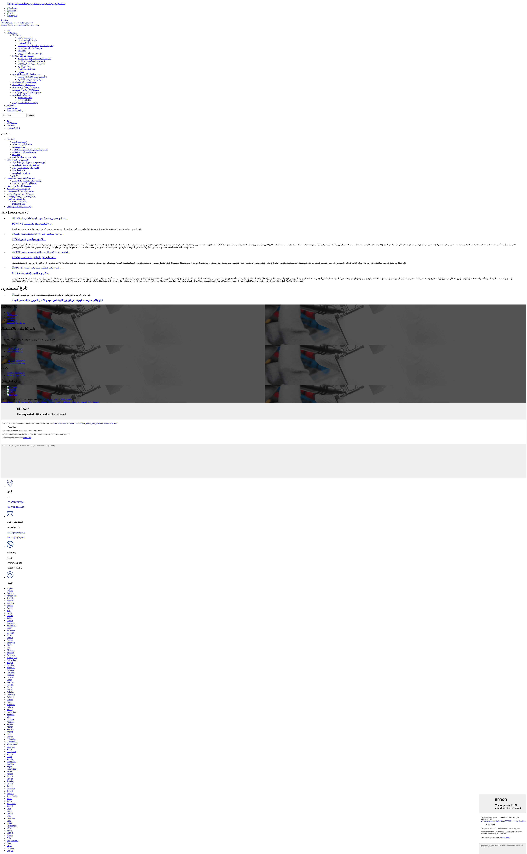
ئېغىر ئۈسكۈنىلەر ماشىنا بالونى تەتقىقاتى (35, 45)
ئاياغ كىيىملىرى (24, 43)
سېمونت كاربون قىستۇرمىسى (14, 402)
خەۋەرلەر (11, 105)
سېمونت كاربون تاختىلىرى (23, 84)
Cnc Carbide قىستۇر (38, 402)
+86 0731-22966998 (15, 507)
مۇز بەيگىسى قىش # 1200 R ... (29, 239)
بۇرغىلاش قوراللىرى (21, 95)
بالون (58, 402)
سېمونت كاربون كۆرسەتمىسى (25, 87)
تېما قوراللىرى (24, 66)
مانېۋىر (21, 71)
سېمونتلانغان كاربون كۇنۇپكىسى (26, 92)
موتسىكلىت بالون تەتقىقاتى (30, 48)
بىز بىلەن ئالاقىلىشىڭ (16, 110)
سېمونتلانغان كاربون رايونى (24, 82)
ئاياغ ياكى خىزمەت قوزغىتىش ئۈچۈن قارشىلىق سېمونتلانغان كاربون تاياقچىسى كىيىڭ (57, 300)
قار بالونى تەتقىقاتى (70, 402)
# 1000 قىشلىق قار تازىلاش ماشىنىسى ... (34, 257)
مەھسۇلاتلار (12, 32)
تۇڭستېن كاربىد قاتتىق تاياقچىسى (32, 77)
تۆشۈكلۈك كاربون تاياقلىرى (30, 79)
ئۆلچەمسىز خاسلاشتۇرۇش (30, 53)
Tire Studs (16, 35)
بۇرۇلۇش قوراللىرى (26, 69)
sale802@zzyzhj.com (16, 537)
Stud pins (22, 50)
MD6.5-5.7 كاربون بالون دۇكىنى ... (30, 273)
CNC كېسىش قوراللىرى (23, 56)
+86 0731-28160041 (15, 502)
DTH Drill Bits (24, 100)
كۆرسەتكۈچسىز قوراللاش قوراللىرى (34, 58)
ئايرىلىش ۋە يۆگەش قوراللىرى (31, 61)
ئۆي (8, 30)
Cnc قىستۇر (93, 402)
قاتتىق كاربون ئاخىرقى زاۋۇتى (31, 64)
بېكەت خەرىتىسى (51, 399)
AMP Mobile (66, 399)
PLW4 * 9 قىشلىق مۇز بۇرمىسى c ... (32, 223)
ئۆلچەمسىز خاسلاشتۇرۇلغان (25, 102)
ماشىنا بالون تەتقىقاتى (27, 40)
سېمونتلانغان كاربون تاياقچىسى (26, 74)
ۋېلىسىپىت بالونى (25, 38)
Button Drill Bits (25, 97)
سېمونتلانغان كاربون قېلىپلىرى (25, 90)
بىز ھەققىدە (12, 108)
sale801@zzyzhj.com (16, 532)
